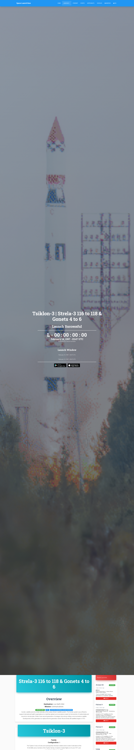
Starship (75, 3)
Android (108, 3)
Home (59, 3)
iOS (115, 3)
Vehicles (99, 3)
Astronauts (90, 3)
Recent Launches (102, 677)
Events (82, 3)
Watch (106, 698)
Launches (66, 3)
